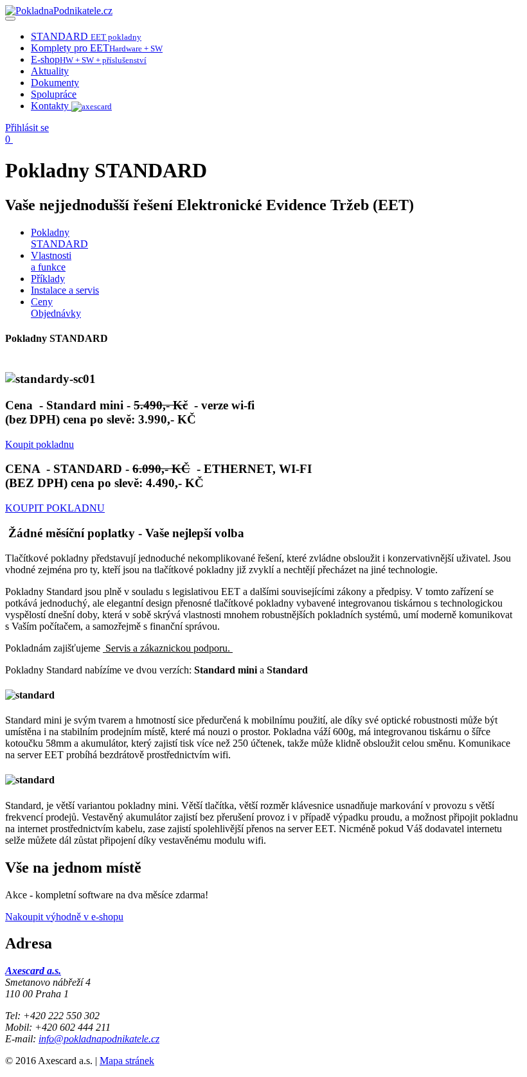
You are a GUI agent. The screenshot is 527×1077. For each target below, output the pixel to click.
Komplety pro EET (97, 47)
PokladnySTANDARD (59, 238)
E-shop (89, 59)
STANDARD (86, 36)
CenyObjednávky (56, 307)
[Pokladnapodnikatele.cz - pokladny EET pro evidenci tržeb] (58, 10)
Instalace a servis (65, 290)
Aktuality (50, 71)
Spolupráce (53, 94)
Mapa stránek (127, 1060)
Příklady (48, 278)
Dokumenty (55, 82)
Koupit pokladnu (39, 444)
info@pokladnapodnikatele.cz (99, 1038)
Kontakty (51, 105)
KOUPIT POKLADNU (55, 508)
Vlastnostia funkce (51, 261)
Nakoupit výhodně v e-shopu (64, 916)
